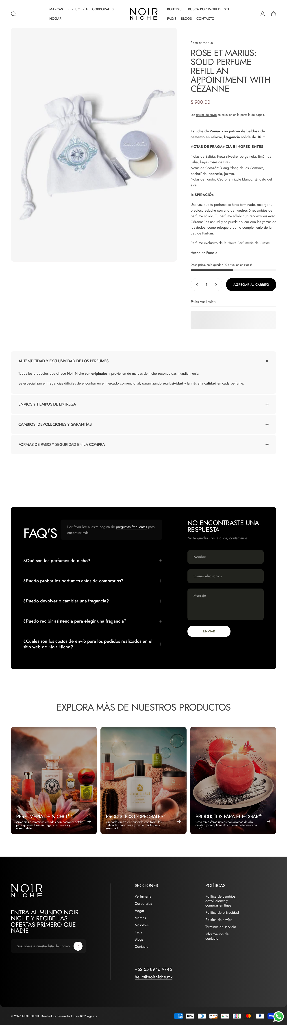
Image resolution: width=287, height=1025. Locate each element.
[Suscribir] (78, 946)
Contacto (141, 946)
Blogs (139, 939)
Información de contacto (216, 936)
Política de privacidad (222, 912)
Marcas (140, 918)
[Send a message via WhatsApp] (278, 1016)
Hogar (139, 911)
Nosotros (141, 925)
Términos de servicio (220, 927)
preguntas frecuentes (131, 526)
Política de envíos (218, 920)
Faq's (138, 932)
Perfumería (143, 896)
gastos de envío (206, 114)
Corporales (143, 903)
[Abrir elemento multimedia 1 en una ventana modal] (94, 145)
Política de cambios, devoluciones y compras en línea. (220, 901)
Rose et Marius (202, 42)
